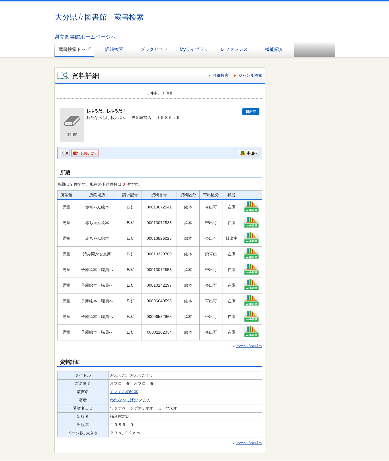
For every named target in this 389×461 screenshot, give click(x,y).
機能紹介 (274, 49)
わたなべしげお (124, 400)
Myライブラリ (194, 49)
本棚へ (252, 153)
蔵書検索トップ (74, 49)
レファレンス (234, 49)
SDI (65, 153)
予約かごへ (88, 153)
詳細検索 (114, 49)
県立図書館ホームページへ (85, 37)
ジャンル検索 (250, 75)
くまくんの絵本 (124, 391)
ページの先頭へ (249, 346)
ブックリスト (154, 49)
